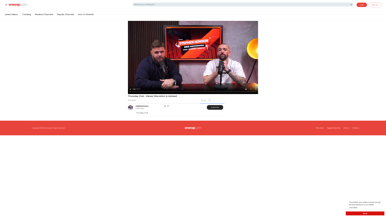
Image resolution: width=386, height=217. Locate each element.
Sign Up (375, 5)
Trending (26, 14)
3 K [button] (205, 100)
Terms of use (320, 128)
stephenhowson (142, 106)
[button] (209, 100)
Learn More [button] (353, 207)
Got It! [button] (365, 213)
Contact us (355, 128)
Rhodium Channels (44, 14)
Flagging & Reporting (333, 128)
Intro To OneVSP (86, 14)
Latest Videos (11, 14)
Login (362, 5)
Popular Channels (65, 14)
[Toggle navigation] (6, 5)
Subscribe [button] (215, 107)
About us (346, 128)
